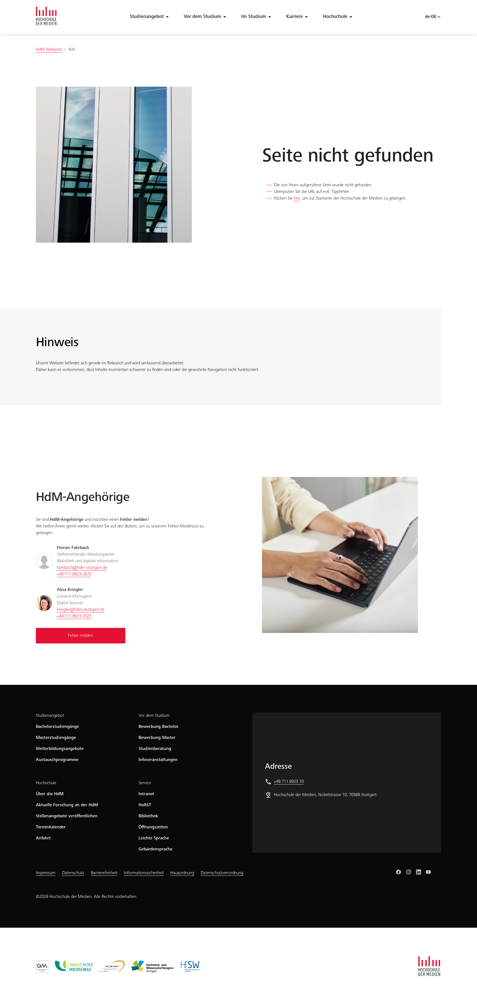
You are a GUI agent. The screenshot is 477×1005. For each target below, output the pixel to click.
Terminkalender (51, 827)
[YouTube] (428, 872)
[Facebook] (398, 872)
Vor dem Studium (202, 16)
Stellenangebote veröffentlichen (66, 816)
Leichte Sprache (154, 838)
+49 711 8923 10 (289, 781)
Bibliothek (148, 816)
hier (297, 198)
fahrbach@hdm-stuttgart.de (82, 568)
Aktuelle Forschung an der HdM (67, 805)
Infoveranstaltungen (158, 760)
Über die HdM (49, 794)
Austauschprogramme (57, 760)
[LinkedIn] (418, 872)
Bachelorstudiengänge (57, 727)
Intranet (146, 794)
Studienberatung (155, 749)
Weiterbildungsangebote (60, 749)
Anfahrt (43, 838)
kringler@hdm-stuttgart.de (80, 610)
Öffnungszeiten (153, 827)
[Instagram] (408, 872)
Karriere (294, 16)
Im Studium (253, 16)
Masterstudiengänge (56, 738)
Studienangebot (147, 16)
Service (145, 783)
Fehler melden (80, 635)
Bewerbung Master (157, 738)
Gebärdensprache (155, 849)
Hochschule (335, 16)
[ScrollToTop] (464, 992)
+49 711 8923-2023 (74, 616)
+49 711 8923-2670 (74, 574)
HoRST (145, 805)
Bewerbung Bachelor (159, 727)
